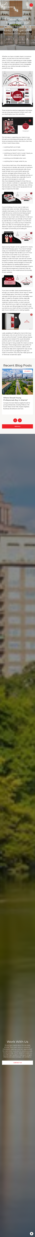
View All (18, 426)
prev (15, 420)
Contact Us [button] (17, 1062)
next (20, 420)
